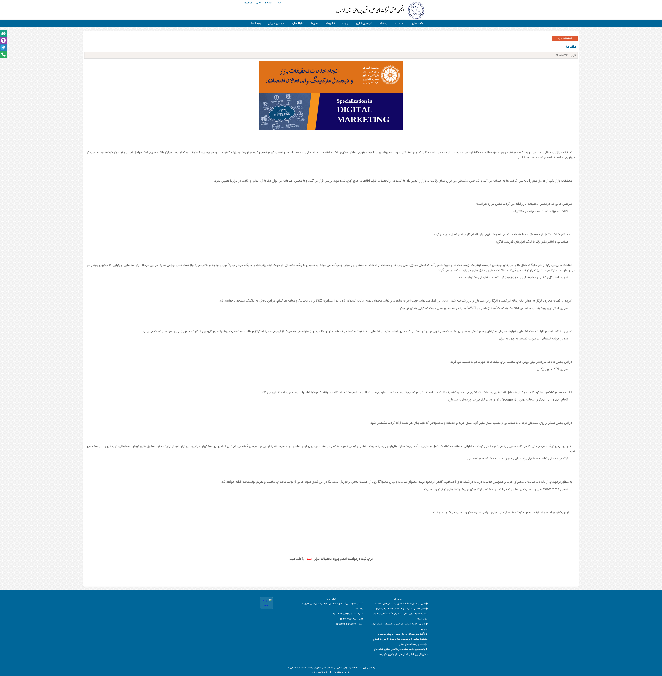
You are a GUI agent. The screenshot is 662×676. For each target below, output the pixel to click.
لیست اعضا (399, 23)
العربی (258, 3)
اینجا (309, 559)
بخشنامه (383, 23)
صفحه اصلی (418, 23)
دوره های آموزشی (276, 23)
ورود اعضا (256, 23)
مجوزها (314, 23)
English (268, 3)
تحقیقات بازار (298, 23)
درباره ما (345, 23)
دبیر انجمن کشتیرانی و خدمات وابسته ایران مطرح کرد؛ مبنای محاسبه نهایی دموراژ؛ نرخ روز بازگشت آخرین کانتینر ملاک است (400, 614)
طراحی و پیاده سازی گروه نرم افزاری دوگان (331, 672)
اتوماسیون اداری (364, 23)
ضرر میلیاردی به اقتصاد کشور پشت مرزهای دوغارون (400, 604)
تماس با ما (330, 23)
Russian (248, 3)
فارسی (278, 3)
